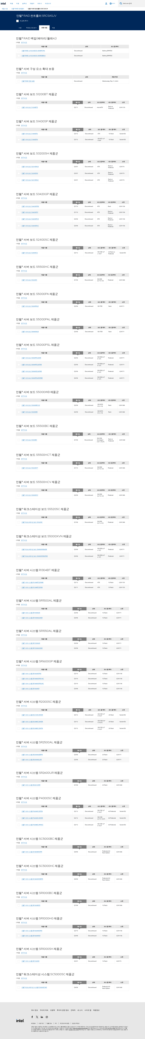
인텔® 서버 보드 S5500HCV (30, 495)
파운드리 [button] (48, 3)
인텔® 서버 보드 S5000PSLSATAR (32, 365)
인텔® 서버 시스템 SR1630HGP (31, 936)
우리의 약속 (44, 1010)
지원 (53, 28)
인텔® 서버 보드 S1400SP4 (30, 139)
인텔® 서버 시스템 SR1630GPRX (31, 673)
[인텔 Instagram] (47, 1017)
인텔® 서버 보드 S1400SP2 (30, 134)
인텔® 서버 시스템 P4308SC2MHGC (32, 825)
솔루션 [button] (24, 3)
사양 (20, 28)
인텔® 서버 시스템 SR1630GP (30, 689)
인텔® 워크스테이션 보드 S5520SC (32, 522)
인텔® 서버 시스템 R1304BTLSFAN (32, 587)
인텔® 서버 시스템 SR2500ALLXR (32, 759)
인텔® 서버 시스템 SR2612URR (31, 785)
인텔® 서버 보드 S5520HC (29, 280)
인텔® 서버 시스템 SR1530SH (30, 961)
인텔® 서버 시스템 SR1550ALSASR (32, 648)
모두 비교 (24, 42)
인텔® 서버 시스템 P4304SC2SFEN (32, 811)
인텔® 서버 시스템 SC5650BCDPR (32, 852)
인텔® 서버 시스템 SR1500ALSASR (32, 618)
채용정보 (96, 1010)
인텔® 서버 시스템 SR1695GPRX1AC (33, 679)
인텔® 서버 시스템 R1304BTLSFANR (32, 582)
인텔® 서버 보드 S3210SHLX (30, 166)
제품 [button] (11, 3)
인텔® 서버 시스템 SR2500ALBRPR (32, 755)
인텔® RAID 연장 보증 (28, 81)
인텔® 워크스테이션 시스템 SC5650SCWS (34, 987)
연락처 (73, 1010)
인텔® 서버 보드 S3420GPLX (30, 219)
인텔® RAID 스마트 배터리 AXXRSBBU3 (33, 56)
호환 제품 (44, 28)
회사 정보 (34, 1010)
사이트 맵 (88, 1010)
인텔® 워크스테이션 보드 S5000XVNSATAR (35, 556)
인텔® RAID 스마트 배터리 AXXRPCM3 (33, 51)
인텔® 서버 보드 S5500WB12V (31, 405)
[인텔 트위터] (37, 1017)
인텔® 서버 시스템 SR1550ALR (31, 643)
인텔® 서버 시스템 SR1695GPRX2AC (33, 683)
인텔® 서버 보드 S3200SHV (30, 173)
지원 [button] (17, 3)
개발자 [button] (32, 3)
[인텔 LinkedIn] (42, 1017)
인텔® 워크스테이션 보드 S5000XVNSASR (34, 549)
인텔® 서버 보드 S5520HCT (30, 468)
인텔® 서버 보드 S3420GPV (30, 212)
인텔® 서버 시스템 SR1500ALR (31, 613)
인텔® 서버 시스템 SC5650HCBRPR (32, 879)
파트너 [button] (39, 3)
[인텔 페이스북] (32, 1017)
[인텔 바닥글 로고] (20, 1021)
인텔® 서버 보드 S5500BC (29, 440)
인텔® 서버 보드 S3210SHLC (30, 180)
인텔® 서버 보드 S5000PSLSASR (31, 358)
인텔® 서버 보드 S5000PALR (30, 306)
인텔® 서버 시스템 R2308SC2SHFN (32, 728)
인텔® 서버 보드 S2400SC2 (30, 253)
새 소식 (80, 1010)
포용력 (52, 1010)
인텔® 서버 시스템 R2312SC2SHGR (32, 715)
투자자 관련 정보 (63, 1010)
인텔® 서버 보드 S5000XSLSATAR (32, 371)
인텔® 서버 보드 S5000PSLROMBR (32, 378)
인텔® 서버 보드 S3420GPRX (30, 206)
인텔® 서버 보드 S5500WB (29, 412)
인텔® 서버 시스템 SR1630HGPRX (32, 931)
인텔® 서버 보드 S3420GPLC (30, 226)
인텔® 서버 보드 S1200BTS (30, 107)
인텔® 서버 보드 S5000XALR (30, 331)
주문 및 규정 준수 (31, 28)
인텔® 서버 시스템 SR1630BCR (31, 905)
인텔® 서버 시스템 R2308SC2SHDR (32, 722)
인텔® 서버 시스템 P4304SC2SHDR (32, 818)
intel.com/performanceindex (80, 1028)
